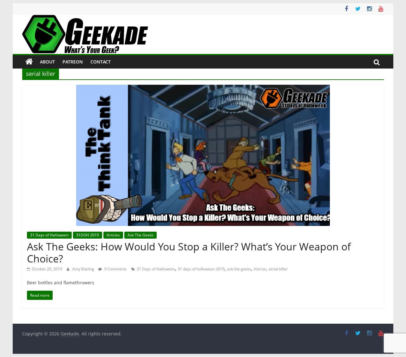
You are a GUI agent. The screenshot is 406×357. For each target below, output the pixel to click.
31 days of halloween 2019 (201, 269)
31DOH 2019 (87, 235)
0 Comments (115, 269)
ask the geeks (239, 269)
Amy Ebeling (83, 269)
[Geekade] (29, 62)
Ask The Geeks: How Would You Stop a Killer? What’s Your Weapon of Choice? (189, 252)
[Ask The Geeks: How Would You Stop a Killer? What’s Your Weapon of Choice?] (203, 88)
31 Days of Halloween (49, 235)
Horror (260, 269)
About (47, 62)
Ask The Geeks (141, 235)
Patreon (72, 62)
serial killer (278, 269)
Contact (100, 62)
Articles (113, 235)
